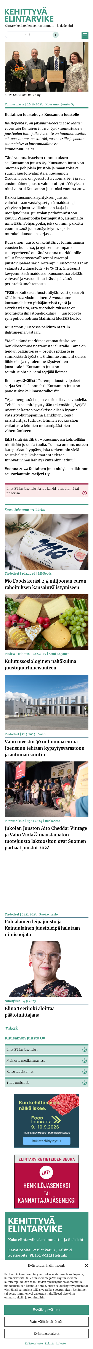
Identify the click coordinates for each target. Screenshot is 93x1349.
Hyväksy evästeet (47, 1310)
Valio (41, 734)
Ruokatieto (52, 821)
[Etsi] (56, 35)
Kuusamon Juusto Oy (59, 104)
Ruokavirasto (48, 914)
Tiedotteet (12, 573)
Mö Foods (45, 573)
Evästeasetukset (46, 1334)
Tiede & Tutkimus (17, 654)
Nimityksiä (12, 1001)
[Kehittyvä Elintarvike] (29, 20)
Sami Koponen (59, 654)
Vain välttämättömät (46, 1322)
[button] (86, 1265)
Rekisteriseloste (55, 1343)
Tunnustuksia (14, 104)
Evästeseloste (34, 1343)
